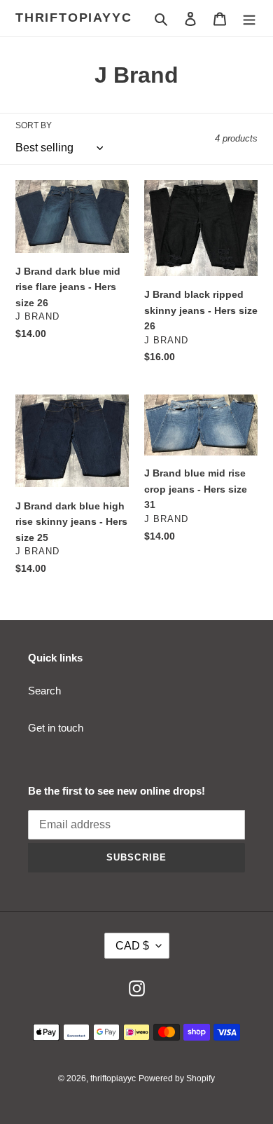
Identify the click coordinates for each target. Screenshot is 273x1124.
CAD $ (132, 946)
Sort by (33, 125)
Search (44, 691)
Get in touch (55, 728)
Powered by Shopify (177, 1078)
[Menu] (249, 19)
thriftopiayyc (73, 18)
